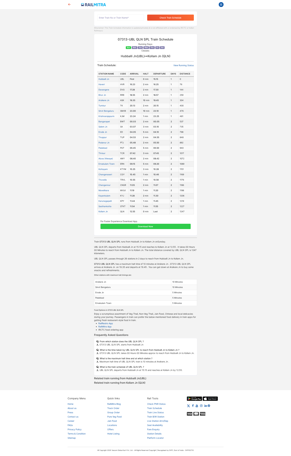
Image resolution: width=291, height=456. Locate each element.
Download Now (145, 226)
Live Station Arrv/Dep (157, 421)
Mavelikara (104, 190)
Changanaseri (105, 174)
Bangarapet (104, 121)
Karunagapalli (105, 201)
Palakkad (103, 148)
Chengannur (104, 185)
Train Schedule (154, 408)
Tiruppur (103, 137)
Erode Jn (103, 132)
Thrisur (102, 153)
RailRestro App (105, 323)
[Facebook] (193, 405)
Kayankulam (104, 195)
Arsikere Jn (104, 100)
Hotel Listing (113, 433)
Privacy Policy (75, 429)
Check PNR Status (156, 404)
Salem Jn (103, 126)
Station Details (154, 433)
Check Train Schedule (170, 17)
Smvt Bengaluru (106, 111)
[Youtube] (197, 405)
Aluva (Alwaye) (106, 158)
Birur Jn (102, 95)
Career (71, 421)
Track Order (113, 408)
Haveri (102, 84)
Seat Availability (155, 425)
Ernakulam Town (107, 164)
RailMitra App (105, 326)
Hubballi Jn (104, 79)
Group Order (113, 412)
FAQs (70, 425)
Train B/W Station (155, 416)
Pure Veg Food (114, 416)
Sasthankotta (105, 206)
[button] (145, 225)
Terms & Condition (77, 433)
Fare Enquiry (153, 429)
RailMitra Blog (114, 404)
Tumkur (102, 105)
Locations (112, 425)
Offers (110, 429)
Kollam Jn (103, 211)
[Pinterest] (209, 405)
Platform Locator (155, 438)
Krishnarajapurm (106, 116)
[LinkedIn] (205, 405)
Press (70, 412)
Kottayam (103, 169)
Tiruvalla (103, 180)
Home (70, 404)
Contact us (73, 416)
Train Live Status (155, 412)
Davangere (104, 89)
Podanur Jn (104, 142)
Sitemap (72, 438)
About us (72, 408)
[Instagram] (201, 405)
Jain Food (112, 421)
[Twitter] (188, 405)
